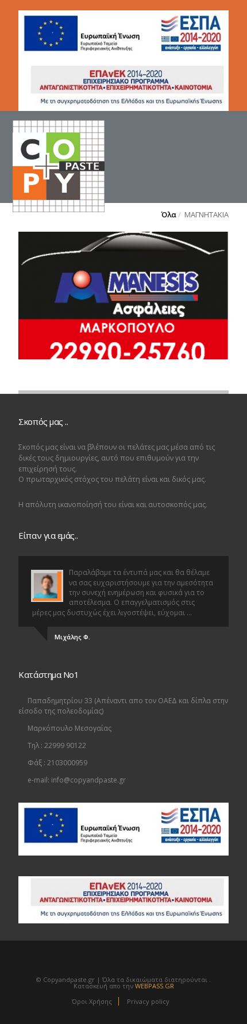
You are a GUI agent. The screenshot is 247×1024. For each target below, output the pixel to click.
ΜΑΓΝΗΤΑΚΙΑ (206, 214)
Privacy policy (148, 1001)
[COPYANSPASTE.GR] (78, 143)
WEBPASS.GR (154, 985)
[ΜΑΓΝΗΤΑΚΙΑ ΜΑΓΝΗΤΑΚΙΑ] (123, 295)
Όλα (168, 214)
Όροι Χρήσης (92, 1001)
